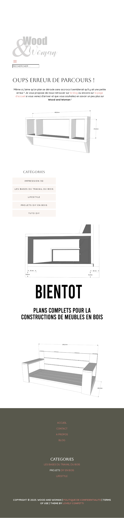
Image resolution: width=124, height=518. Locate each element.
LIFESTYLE (62, 476)
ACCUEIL (62, 422)
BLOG (62, 440)
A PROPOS (62, 434)
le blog (74, 92)
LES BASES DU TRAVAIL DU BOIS (62, 464)
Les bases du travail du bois (34, 189)
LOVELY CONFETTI (73, 503)
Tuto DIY (34, 213)
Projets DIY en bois (34, 205)
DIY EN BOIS (67, 470)
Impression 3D (34, 181)
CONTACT (61, 428)
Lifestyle (34, 197)
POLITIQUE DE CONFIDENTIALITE (82, 499)
